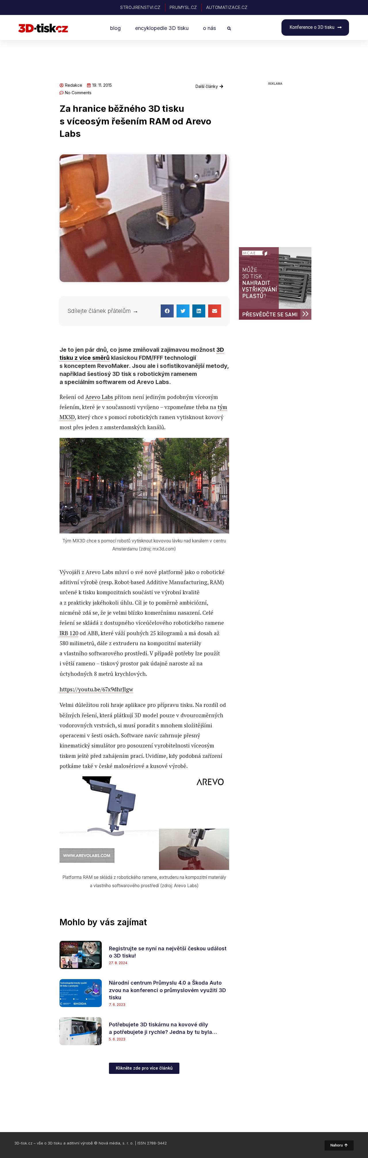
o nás (209, 28)
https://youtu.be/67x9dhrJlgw (96, 689)
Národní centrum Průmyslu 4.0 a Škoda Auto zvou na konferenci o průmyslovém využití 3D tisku (167, 990)
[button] (229, 28)
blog (115, 28)
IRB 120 (69, 633)
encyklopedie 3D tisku (162, 28)
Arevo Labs (99, 396)
